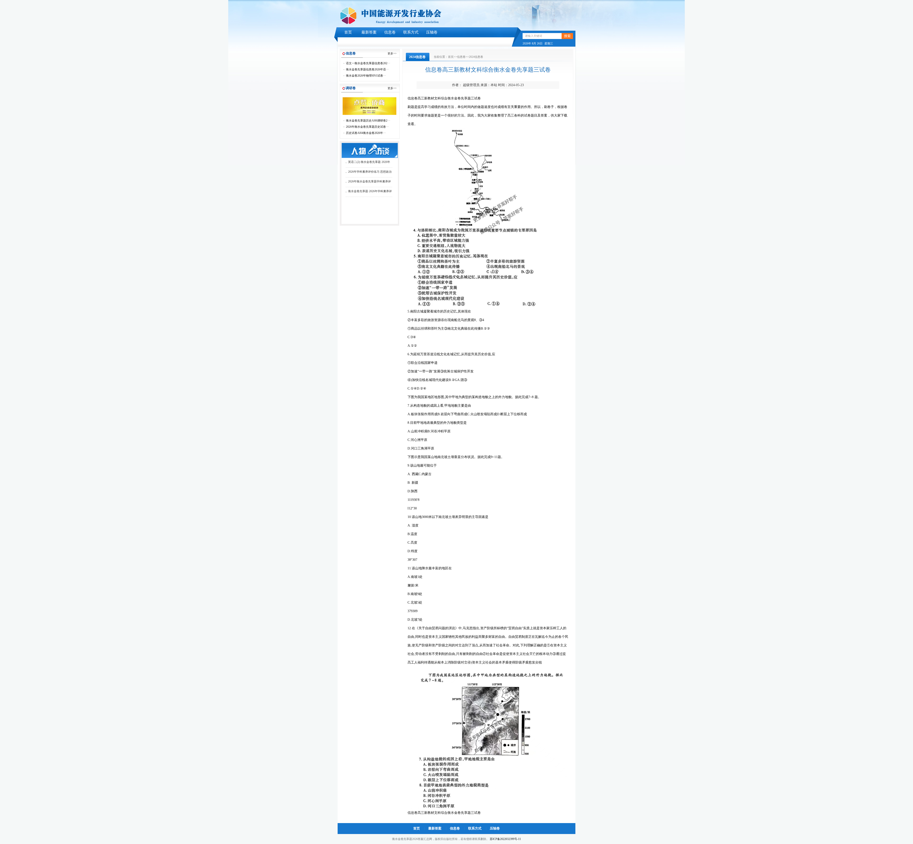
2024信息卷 (476, 57)
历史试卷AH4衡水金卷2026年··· (366, 133)
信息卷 (390, 32)
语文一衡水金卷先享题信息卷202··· (368, 63)
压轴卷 (431, 32)
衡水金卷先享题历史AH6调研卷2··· (368, 120)
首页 (348, 32)
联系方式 (410, 32)
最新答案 (369, 32)
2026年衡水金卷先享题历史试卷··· (367, 126)
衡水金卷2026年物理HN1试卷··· (366, 75)
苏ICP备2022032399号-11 (505, 839)
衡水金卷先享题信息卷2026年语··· (367, 69)
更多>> (392, 53)
